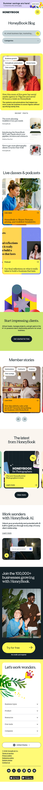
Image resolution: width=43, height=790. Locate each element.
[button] (37, 12)
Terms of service (8, 753)
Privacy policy (7, 756)
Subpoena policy (8, 758)
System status (7, 760)
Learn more (6, 533)
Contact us (6, 763)
